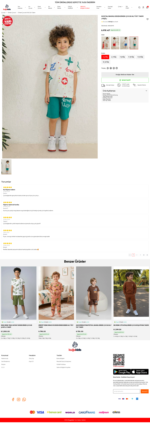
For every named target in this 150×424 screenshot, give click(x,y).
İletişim (3, 364)
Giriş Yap (31, 358)
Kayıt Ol (31, 361)
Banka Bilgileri (60, 358)
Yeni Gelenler (20, 7)
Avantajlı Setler (110, 7)
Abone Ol (144, 391)
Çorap (120, 6)
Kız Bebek (50, 7)
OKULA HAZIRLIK (70, 7)
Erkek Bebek (59, 7)
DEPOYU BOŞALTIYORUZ (84, 7)
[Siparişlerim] (143, 7)
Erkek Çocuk (39, 7)
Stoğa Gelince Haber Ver (125, 74)
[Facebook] (13, 399)
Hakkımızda (4, 358)
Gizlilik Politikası (61, 364)
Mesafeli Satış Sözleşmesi (64, 361)
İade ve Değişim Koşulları (63, 367)
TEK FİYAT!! (127, 7)
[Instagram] (18, 399)
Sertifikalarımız (5, 361)
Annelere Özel (99, 7)
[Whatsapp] (24, 399)
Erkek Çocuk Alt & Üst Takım (26, 12)
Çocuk (3, 12)
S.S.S (2, 367)
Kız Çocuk (30, 7)
